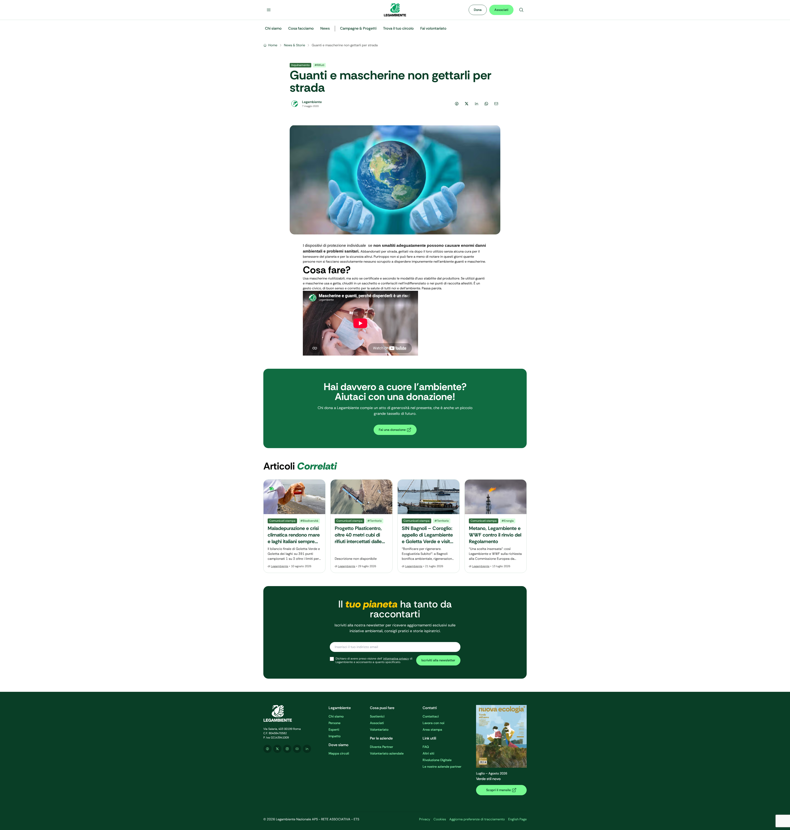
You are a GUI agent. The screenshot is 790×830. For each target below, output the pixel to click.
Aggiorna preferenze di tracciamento (477, 819)
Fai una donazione (392, 430)
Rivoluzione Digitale (437, 760)
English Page (517, 819)
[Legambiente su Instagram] (287, 749)
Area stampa (432, 729)
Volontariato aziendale (387, 753)
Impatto (334, 736)
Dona (478, 10)
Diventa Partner (381, 747)
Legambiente (279, 566)
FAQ (426, 747)
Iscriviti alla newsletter (438, 660)
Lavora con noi (433, 723)
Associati (501, 10)
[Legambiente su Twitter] (277, 749)
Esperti (334, 729)
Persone (334, 723)
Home (272, 45)
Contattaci (431, 716)
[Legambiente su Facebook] (267, 749)
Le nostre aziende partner (442, 766)
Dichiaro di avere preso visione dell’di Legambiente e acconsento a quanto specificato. (374, 660)
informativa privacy (396, 658)
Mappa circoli (339, 753)
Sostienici (377, 716)
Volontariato (379, 729)
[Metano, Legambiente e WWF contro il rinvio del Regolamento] (495, 526)
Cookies (439, 819)
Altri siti (428, 753)
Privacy (424, 819)
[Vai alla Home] (395, 9)
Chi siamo (336, 716)
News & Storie (294, 45)
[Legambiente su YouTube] (297, 749)
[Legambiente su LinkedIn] (307, 749)
